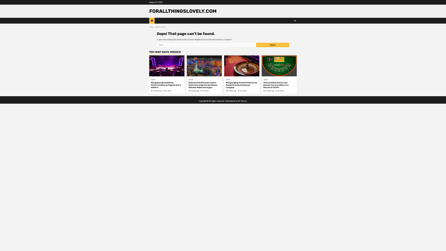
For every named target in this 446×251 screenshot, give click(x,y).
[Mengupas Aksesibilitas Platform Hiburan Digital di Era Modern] (166, 65)
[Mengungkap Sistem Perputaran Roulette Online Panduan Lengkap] (241, 65)
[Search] (295, 20)
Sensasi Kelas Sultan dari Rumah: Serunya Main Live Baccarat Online (276, 85)
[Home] (152, 20)
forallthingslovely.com (183, 11)
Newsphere (230, 101)
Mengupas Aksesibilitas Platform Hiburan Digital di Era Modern (166, 85)
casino (153, 79)
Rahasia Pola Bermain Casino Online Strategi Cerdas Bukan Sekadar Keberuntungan (203, 85)
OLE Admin (168, 91)
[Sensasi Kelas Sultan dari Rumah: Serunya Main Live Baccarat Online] (279, 65)
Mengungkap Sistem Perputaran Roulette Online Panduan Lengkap (241, 85)
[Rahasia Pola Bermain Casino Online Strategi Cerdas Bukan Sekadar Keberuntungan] (204, 65)
